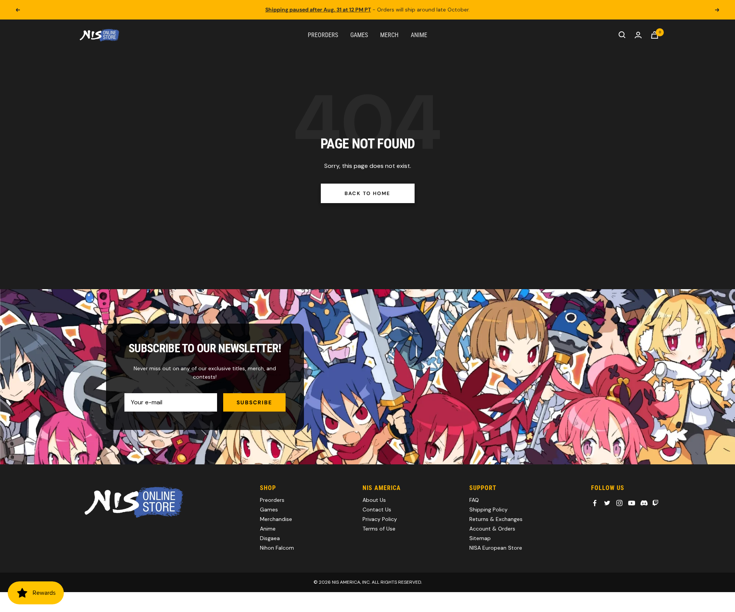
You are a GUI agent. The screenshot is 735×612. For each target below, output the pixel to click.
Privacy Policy (380, 519)
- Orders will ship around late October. (367, 9)
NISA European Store (495, 547)
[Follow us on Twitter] (607, 503)
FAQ (474, 499)
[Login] (638, 35)
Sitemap (480, 538)
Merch (389, 34)
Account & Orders (492, 528)
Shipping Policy (488, 509)
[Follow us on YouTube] (631, 503)
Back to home (367, 193)
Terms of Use (379, 528)
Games (359, 34)
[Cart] (654, 35)
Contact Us (377, 509)
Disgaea (270, 538)
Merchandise (276, 519)
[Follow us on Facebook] (595, 503)
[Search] (622, 34)
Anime (419, 34)
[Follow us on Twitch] (655, 503)
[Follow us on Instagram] (619, 503)
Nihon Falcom (277, 547)
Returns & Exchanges (496, 519)
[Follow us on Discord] (644, 503)
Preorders (323, 34)
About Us (374, 499)
